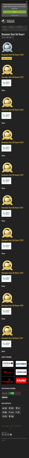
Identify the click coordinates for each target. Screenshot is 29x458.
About (6, 426)
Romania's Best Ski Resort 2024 (12, 109)
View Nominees (7, 58)
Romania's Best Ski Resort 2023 (13, 142)
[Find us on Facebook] (3, 434)
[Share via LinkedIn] (8, 37)
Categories (12, 27)
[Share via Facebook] (3, 37)
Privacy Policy (14, 15)
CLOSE (14, 12)
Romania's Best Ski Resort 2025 (12, 77)
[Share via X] (5, 37)
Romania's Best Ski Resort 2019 (12, 272)
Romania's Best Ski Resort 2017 (12, 338)
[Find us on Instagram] (8, 434)
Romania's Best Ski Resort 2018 (12, 305)
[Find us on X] (5, 434)
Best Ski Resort (21, 27)
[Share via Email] (10, 37)
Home (4, 27)
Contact (11, 426)
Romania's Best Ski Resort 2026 (13, 54)
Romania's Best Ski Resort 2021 (12, 207)
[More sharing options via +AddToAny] (13, 37)
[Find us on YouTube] (11, 434)
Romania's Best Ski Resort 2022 (13, 174)
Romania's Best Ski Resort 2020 (13, 240)
